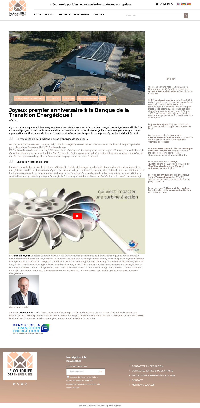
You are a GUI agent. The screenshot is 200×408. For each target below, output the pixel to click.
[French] (180, 4)
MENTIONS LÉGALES (143, 385)
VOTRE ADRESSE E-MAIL (77, 366)
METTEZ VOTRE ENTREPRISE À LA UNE (153, 375)
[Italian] (186, 4)
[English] (177, 4)
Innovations (69, 98)
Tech (103, 98)
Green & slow (53, 98)
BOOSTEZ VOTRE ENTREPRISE (74, 14)
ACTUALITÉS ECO (43, 14)
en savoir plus (167, 168)
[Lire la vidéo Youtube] (77, 216)
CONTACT (98, 14)
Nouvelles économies (87, 98)
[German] (183, 4)
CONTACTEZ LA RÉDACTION (147, 366)
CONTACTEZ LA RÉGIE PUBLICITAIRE (152, 370)
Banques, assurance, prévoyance (29, 98)
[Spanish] (189, 4)
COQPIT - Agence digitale (109, 405)
